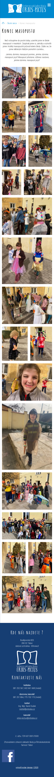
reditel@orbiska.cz (27, 709)
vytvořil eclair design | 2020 (27, 767)
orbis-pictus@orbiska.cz (27, 718)
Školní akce (12, 23)
